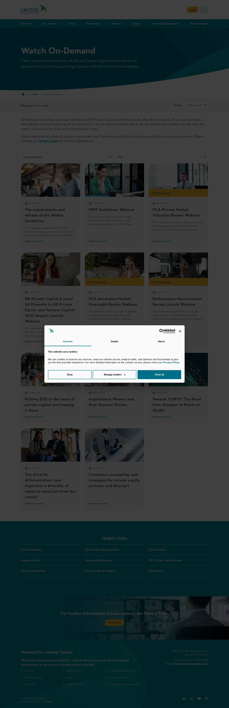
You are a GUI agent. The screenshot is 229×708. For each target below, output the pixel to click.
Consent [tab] (67, 341)
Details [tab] (114, 341)
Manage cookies (113, 374)
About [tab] (161, 341)
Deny (70, 374)
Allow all (159, 374)
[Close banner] (180, 331)
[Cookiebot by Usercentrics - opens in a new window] (161, 331)
